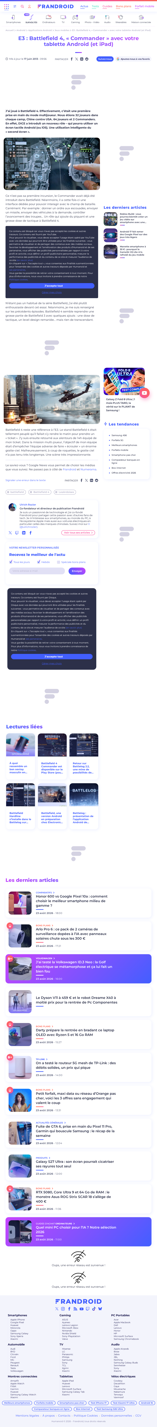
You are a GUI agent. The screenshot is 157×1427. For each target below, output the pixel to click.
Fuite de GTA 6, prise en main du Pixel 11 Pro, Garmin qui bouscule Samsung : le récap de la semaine (75, 1131)
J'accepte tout (54, 656)
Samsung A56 (119, 435)
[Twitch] (87, 1308)
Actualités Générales (50, 1122)
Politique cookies (18, 279)
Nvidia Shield (69, 1333)
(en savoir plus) (25, 260)
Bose (116, 1351)
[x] (10, 532)
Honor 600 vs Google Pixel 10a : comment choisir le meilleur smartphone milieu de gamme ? (71, 901)
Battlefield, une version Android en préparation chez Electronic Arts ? (51, 818)
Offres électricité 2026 (124, 472)
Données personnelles (116, 1415)
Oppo (13, 1330)
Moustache (120, 1389)
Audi (12, 1348)
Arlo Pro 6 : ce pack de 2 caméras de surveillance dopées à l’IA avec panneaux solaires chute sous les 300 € (71, 934)
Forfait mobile (144, 6)
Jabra (116, 1354)
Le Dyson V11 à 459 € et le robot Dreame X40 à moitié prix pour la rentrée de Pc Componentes (76, 1000)
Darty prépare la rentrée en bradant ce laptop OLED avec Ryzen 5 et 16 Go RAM (75, 1032)
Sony (64, 1362)
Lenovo (118, 1328)
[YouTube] (81, 1308)
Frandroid (69, 469)
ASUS (65, 1319)
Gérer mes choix (52, 292)
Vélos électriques (123, 1376)
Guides (107, 6)
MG (12, 1359)
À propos (48, 1415)
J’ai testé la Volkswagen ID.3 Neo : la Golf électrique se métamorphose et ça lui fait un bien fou (74, 966)
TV (61, 1344)
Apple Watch (17, 1383)
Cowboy (118, 1380)
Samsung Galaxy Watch (23, 1394)
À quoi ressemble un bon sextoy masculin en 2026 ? (18, 768)
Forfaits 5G (117, 440)
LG (63, 1351)
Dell (116, 1325)
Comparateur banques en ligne (51, 1409)
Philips (65, 1357)
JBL (116, 1357)
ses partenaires (17, 270)
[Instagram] (63, 1308)
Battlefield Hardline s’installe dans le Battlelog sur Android (20, 818)
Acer (116, 1319)
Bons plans (123, 6)
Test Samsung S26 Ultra (110, 1409)
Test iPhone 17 (99, 1403)
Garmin (14, 1389)
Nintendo (67, 1330)
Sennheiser (120, 1365)
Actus (84, 6)
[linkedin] (23, 532)
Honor (117, 1330)
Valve (65, 1339)
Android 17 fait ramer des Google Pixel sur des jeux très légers (133, 234)
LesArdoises (66, 492)
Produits (42, 1157)
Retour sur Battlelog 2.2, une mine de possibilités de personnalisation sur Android (83, 768)
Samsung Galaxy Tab (73, 1391)
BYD (12, 1351)
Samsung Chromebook (126, 1339)
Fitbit (13, 1386)
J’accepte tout (54, 285)
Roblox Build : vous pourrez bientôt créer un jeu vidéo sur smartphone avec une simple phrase (134, 219)
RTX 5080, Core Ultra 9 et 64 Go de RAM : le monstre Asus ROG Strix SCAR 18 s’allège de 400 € (73, 1197)
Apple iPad (68, 1380)
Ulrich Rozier (28, 504)
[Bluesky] (100, 1308)
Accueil (10, 30)
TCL (64, 1365)
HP (115, 1333)
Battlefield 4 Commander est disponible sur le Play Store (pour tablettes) (52, 768)
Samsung (67, 1359)
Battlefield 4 (41, 492)
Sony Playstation (71, 1336)
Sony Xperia (16, 1336)
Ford (12, 1357)
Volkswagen (16, 1371)
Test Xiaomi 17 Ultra (124, 1403)
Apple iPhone (17, 1319)
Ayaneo (66, 1322)
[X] (56, 1308)
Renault (14, 1365)
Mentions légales (27, 1415)
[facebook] (30, 532)
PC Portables (120, 1315)
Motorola (15, 1328)
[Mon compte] (29, 6)
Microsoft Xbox (70, 1328)
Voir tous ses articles (77, 532)
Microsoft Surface (123, 1336)
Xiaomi (14, 1339)
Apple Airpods (121, 1348)
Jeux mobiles (62, 30)
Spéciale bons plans (73, 562)
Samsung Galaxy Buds (126, 1362)
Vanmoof (119, 1397)
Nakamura (119, 1391)
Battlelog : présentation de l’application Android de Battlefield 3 (83, 818)
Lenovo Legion (70, 1325)
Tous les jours (21, 562)
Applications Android (40, 30)
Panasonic (67, 1354)
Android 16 (147, 1403)
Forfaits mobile (120, 450)
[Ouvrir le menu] (6, 6)
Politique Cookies (86, 1415)
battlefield (17, 492)
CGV (138, 1415)
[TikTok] (94, 1308)
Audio (115, 1344)
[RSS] (75, 1308)
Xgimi (65, 1368)
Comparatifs (44, 892)
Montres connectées (22, 1376)
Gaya (116, 1386)
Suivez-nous (105, 59)
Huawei (14, 1325)
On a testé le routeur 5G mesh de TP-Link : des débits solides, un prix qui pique (76, 1065)
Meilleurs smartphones (124, 445)
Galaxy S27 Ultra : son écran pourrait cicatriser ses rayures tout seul (75, 1164)
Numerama (88, 469)
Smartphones (17, 1315)
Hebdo (45, 562)
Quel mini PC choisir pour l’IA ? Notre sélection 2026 (76, 1229)
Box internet (119, 468)
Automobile (16, 1344)
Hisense (66, 1348)
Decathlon (119, 1383)
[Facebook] (69, 1308)
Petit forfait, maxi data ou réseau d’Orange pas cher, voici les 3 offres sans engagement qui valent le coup (76, 1098)
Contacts (64, 1415)
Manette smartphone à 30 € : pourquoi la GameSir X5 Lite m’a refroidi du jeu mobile (133, 250)
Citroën (14, 1354)
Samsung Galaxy (19, 1333)
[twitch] (17, 532)
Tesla (13, 1368)
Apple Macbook (122, 1322)
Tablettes (66, 1376)
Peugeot (15, 1362)
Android (20, 30)
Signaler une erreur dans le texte (26, 480)
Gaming (65, 1315)
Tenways (118, 1394)
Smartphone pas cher (124, 455)
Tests (95, 6)
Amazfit (14, 1380)
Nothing (118, 1359)
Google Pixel (17, 1322)
